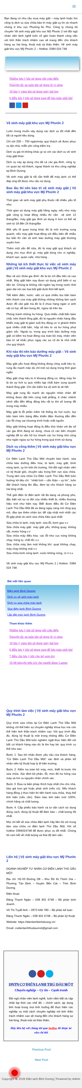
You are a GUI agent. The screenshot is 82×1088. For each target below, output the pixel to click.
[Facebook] (32, 974)
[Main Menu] (74, 6)
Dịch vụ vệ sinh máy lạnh (23, 596)
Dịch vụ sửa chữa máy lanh (24, 602)
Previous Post (41, 1049)
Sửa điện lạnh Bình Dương (24, 608)
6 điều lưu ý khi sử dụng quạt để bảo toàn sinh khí (40, 98)
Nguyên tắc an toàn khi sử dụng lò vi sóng (36, 85)
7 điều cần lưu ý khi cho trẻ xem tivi (32, 656)
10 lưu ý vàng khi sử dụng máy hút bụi (33, 91)
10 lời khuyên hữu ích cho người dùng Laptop (38, 662)
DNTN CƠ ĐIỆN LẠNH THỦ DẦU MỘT (41, 984)
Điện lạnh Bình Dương (21, 591)
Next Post (41, 1060)
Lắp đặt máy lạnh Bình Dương (26, 614)
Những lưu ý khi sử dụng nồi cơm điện (34, 78)
